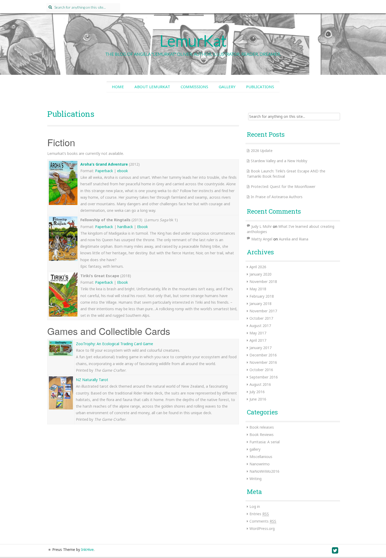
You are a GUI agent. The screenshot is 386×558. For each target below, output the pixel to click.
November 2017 (263, 310)
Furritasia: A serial (264, 441)
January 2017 (260, 347)
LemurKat (193, 40)
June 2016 (257, 399)
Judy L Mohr (261, 226)
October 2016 (261, 369)
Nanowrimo (259, 463)
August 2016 (260, 384)
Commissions (194, 86)
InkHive (87, 549)
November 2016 (263, 362)
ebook (122, 170)
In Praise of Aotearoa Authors (276, 196)
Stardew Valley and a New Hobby (279, 160)
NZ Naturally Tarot (92, 379)
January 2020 (260, 274)
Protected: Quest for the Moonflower (283, 186)
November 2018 (263, 281)
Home (118, 86)
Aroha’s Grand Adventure (104, 164)
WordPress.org (262, 528)
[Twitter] (335, 551)
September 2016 (263, 377)
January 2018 (260, 303)
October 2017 (261, 318)
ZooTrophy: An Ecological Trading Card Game (114, 343)
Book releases (261, 427)
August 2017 (260, 325)
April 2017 (257, 340)
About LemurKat (152, 86)
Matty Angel (261, 238)
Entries (259, 513)
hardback (125, 226)
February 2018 (261, 296)
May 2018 (257, 288)
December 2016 (263, 354)
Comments (262, 521)
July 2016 (257, 391)
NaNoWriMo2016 (264, 471)
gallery (254, 449)
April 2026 (257, 266)
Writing (255, 478)
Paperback (104, 170)
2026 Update (262, 150)
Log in (254, 506)
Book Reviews (261, 434)
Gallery (227, 86)
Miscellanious (260, 456)
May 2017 (257, 332)
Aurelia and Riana (293, 238)
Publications (260, 86)
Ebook (142, 226)
